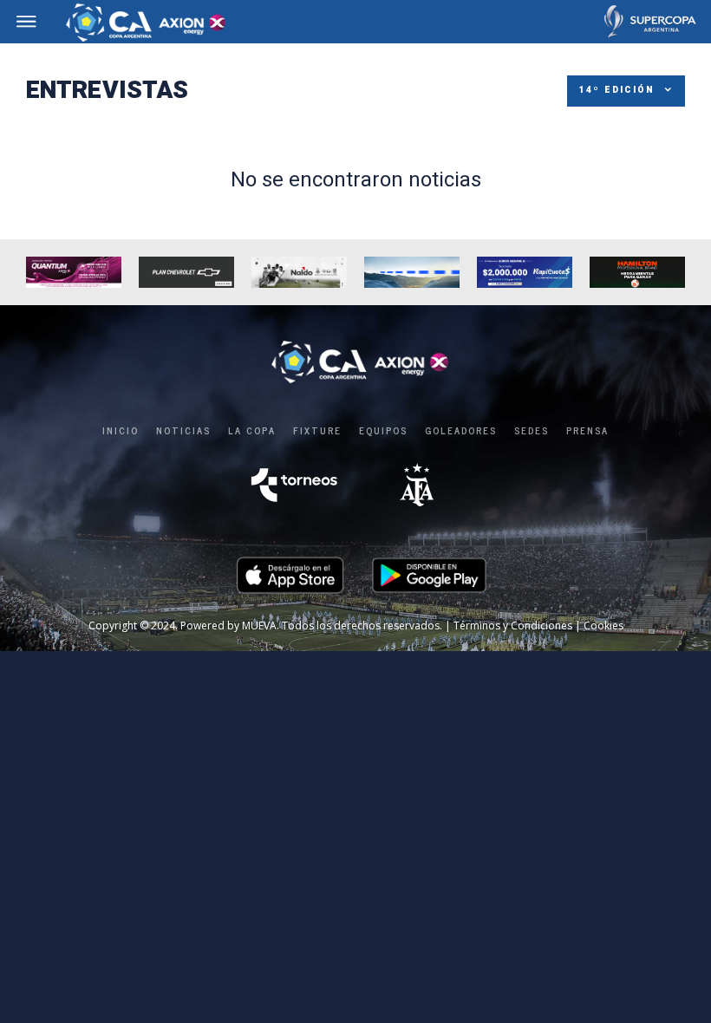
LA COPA (252, 430)
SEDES (531, 430)
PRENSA (587, 430)
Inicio (120, 430)
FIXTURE (317, 430)
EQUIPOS (383, 430)
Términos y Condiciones (512, 625)
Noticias (183, 430)
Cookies (603, 625)
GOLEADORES (461, 430)
